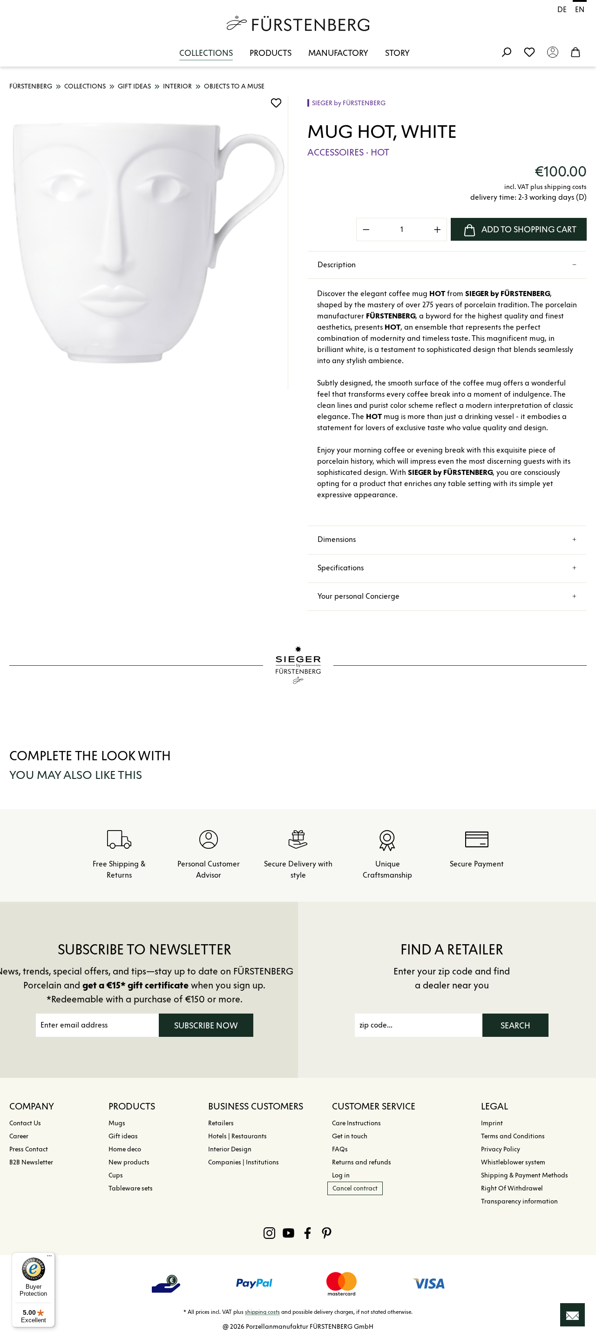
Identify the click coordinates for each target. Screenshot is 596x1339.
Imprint (492, 1123)
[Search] (506, 51)
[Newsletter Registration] (572, 1314)
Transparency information (519, 1201)
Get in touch (349, 1136)
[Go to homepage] (298, 23)
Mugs (116, 1123)
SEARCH (515, 1026)
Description (337, 264)
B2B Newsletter (31, 1162)
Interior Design (229, 1149)
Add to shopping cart (528, 229)
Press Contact (28, 1149)
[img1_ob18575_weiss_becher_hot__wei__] (148, 243)
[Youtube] (288, 1232)
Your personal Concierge (359, 596)
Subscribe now (206, 1026)
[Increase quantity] (437, 229)
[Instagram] (269, 1232)
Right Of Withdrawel (512, 1188)
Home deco (124, 1149)
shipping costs (262, 1311)
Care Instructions (356, 1123)
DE (562, 9)
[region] (149, 243)
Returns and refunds (361, 1162)
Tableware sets (130, 1188)
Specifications (341, 567)
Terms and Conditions (513, 1136)
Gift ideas (123, 1136)
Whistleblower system (513, 1162)
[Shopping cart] (575, 51)
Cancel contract (355, 1188)
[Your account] (552, 51)
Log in (341, 1175)
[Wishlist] (529, 51)
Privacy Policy (500, 1149)
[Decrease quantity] (366, 229)
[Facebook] (307, 1232)
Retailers (221, 1123)
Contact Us (25, 1123)
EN (579, 9)
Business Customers (255, 1106)
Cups (115, 1175)
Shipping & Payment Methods (524, 1175)
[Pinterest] (326, 1232)
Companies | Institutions (243, 1162)
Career (18, 1136)
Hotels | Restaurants (237, 1136)
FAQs (340, 1149)
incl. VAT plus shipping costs (545, 187)
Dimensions (337, 539)
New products (128, 1162)
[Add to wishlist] (276, 103)
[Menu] (49, 1258)
